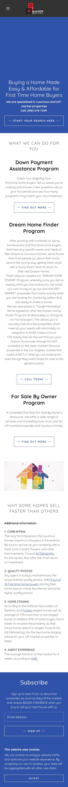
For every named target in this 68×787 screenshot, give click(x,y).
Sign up (34, 731)
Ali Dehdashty (45, 553)
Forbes (27, 610)
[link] (35, 8)
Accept (34, 778)
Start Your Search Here (34, 120)
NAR (34, 658)
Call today (34, 379)
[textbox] (34, 717)
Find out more (34, 207)
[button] (8, 8)
